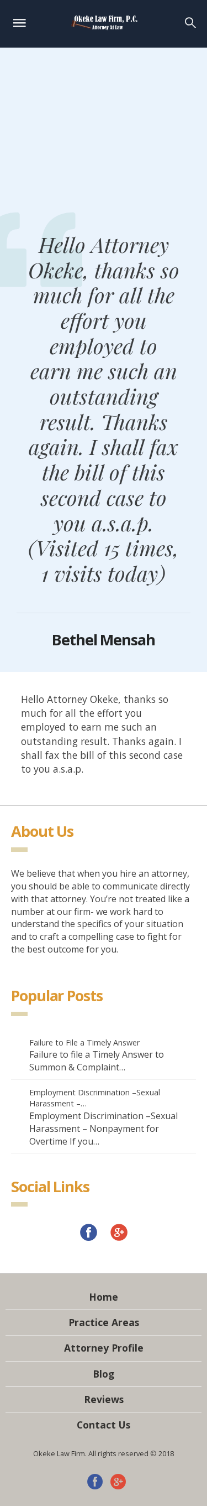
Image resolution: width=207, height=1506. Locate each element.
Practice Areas (103, 1322)
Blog (103, 1373)
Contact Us (103, 1424)
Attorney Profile (104, 1347)
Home (103, 1296)
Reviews (104, 1399)
